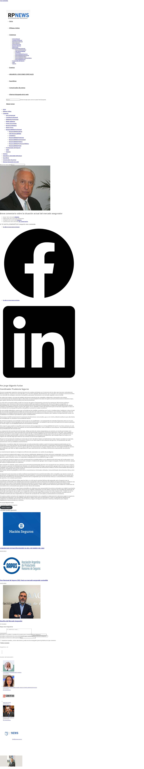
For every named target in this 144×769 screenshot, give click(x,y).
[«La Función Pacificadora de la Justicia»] (8, 671)
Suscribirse (6, 158)
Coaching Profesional (12, 117)
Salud (7, 149)
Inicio (4, 109)
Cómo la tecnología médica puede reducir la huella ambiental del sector (20, 687)
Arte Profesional (10, 115)
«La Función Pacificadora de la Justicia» (12, 672)
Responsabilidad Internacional (17, 139)
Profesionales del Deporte (13, 147)
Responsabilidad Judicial (15, 131)
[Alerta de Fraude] (8, 701)
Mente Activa (9, 127)
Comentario (3, 633)
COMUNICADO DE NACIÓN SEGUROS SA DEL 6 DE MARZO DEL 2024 (22, 548)
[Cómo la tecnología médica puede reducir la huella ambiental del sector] (8, 686)
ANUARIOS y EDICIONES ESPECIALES (12, 156)
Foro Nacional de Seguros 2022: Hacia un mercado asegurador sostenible (24, 580)
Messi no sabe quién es (8, 717)
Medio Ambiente (10, 121)
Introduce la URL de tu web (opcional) (10, 637)
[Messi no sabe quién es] (8, 716)
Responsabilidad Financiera (16, 137)
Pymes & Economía (11, 123)
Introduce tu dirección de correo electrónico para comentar (16, 636)
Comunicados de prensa (9, 160)
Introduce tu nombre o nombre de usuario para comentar (16, 634)
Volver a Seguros (6, 507)
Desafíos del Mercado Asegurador (11, 621)
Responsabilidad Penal (15, 145)
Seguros (8, 151)
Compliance (12, 135)
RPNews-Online (7, 111)
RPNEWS (17, 217)
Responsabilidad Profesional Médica (19, 143)
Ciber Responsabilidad (15, 133)
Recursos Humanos (11, 125)
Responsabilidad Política (15, 141)
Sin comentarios (23, 221)
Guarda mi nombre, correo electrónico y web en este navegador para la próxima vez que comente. (29, 640)
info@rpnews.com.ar (17, 739)
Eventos (5, 153)
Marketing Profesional (12, 119)
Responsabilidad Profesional (14, 129)
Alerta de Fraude (7, 702)
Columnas (5, 113)
